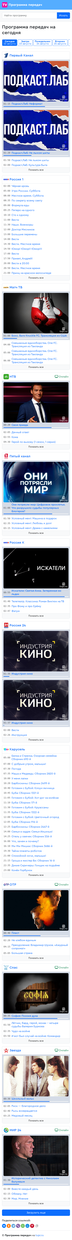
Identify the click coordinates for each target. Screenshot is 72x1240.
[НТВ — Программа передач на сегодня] (6, 376)
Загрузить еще (36, 1212)
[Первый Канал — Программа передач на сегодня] (6, 55)
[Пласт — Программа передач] (36, 910)
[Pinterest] (32, 1226)
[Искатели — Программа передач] (36, 568)
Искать (63, 15)
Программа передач (25, 4)
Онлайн (63, 376)
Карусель (17, 749)
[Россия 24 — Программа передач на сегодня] (6, 625)
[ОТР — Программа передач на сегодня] (6, 884)
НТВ (13, 376)
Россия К (17, 542)
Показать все (36, 170)
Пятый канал (20, 456)
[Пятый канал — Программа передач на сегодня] (6, 456)
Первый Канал (21, 55)
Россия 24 (18, 625)
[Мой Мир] (27, 1226)
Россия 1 (16, 179)
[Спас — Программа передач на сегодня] (6, 967)
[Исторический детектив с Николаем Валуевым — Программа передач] (36, 1155)
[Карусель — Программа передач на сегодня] (6, 749)
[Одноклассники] (9, 1226)
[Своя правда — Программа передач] (36, 402)
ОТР (13, 884)
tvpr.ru (39, 1235)
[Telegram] (13, 1226)
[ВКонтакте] (4, 1226)
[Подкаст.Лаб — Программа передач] (36, 81)
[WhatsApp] (23, 1226)
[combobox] (29, 15)
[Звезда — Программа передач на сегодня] (6, 1050)
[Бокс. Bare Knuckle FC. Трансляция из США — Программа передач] (36, 313)
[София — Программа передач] (36, 993)
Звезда (15, 1050)
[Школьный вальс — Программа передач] (36, 1076)
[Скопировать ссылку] (37, 1226)
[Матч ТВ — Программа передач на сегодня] (6, 287)
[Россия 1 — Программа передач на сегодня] (6, 179)
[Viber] (18, 1226)
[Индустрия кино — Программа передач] (36, 651)
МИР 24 (15, 1130)
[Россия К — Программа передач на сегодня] (6, 542)
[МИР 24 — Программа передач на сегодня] (6, 1130)
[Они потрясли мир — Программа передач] (36, 481)
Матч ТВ (16, 287)
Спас (14, 967)
